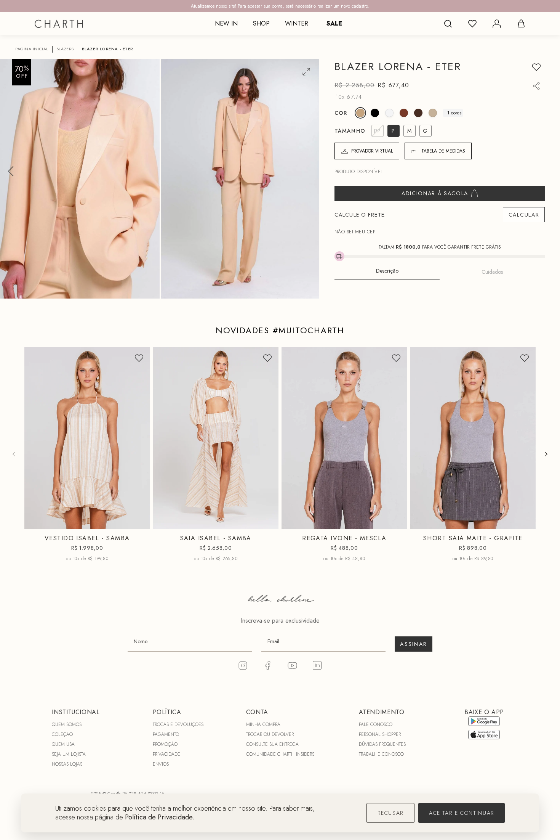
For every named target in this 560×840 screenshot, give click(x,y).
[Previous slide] (13, 454)
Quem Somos (67, 724)
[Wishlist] (472, 23)
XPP (445, 523)
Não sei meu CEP (354, 231)
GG (372, 523)
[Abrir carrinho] (521, 23)
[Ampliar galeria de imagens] (306, 71)
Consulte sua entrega (272, 744)
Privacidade (166, 754)
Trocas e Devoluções (178, 724)
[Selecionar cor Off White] (389, 113)
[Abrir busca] (448, 23)
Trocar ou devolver (270, 734)
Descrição (387, 271)
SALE (334, 23)
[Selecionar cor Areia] (433, 113)
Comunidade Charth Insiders (280, 754)
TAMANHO (349, 131)
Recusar (390, 813)
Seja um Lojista (69, 754)
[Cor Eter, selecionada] (360, 113)
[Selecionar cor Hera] (418, 113)
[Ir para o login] (496, 23)
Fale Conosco (375, 724)
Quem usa (63, 744)
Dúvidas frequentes (382, 744)
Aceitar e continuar (461, 813)
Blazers (65, 49)
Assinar (413, 644)
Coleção (62, 734)
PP (67, 523)
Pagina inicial (31, 49)
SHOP (261, 23)
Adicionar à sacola (435, 193)
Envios (161, 764)
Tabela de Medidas (443, 151)
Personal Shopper (380, 734)
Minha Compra (263, 724)
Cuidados (492, 272)
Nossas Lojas (67, 764)
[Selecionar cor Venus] (404, 113)
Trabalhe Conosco (381, 754)
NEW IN (226, 23)
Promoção (165, 744)
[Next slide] (546, 454)
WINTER (296, 23)
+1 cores (453, 112)
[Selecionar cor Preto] (375, 113)
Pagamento (166, 734)
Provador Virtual (372, 151)
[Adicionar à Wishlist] (536, 67)
